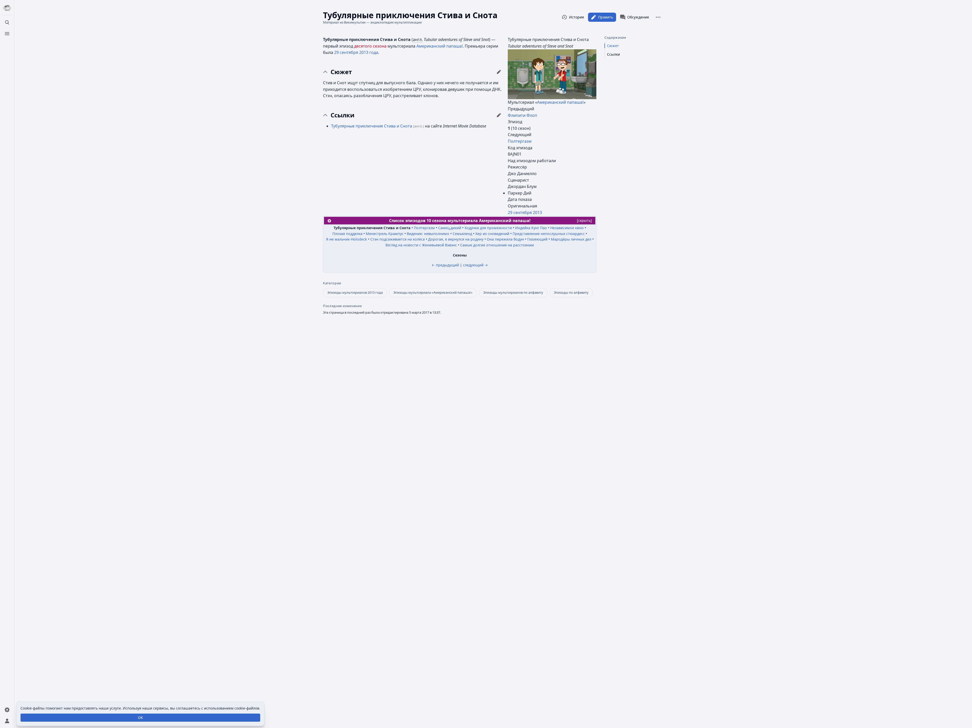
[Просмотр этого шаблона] (329, 220)
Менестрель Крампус (384, 233)
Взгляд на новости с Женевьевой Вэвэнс (421, 245)
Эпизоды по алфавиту (571, 292)
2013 (537, 212)
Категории (332, 283)
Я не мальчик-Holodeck (346, 239)
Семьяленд (462, 233)
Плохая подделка (347, 233)
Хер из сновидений (492, 233)
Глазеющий (537, 239)
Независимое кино (567, 227)
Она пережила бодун (505, 239)
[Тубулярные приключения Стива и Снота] (552, 74)
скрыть (584, 220)
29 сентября (520, 212)
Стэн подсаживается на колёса (397, 239)
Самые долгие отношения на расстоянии (497, 245)
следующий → (475, 265)
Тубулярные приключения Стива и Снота (371, 126)
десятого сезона (370, 46)
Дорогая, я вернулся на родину (455, 239)
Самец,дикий (449, 227)
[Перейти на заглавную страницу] (7, 8)
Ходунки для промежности (488, 227)
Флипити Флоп (522, 115)
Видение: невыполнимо (428, 233)
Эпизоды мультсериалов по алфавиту (513, 292)
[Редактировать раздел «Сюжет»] (499, 72)
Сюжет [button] (341, 72)
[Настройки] (7, 710)
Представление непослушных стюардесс (549, 233)
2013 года (368, 52)
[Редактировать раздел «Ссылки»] (499, 115)
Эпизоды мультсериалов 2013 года (355, 292)
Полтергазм (520, 141)
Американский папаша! (560, 102)
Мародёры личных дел (571, 239)
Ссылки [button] (342, 115)
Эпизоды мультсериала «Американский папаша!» (433, 292)
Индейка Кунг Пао (531, 227)
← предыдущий (445, 265)
